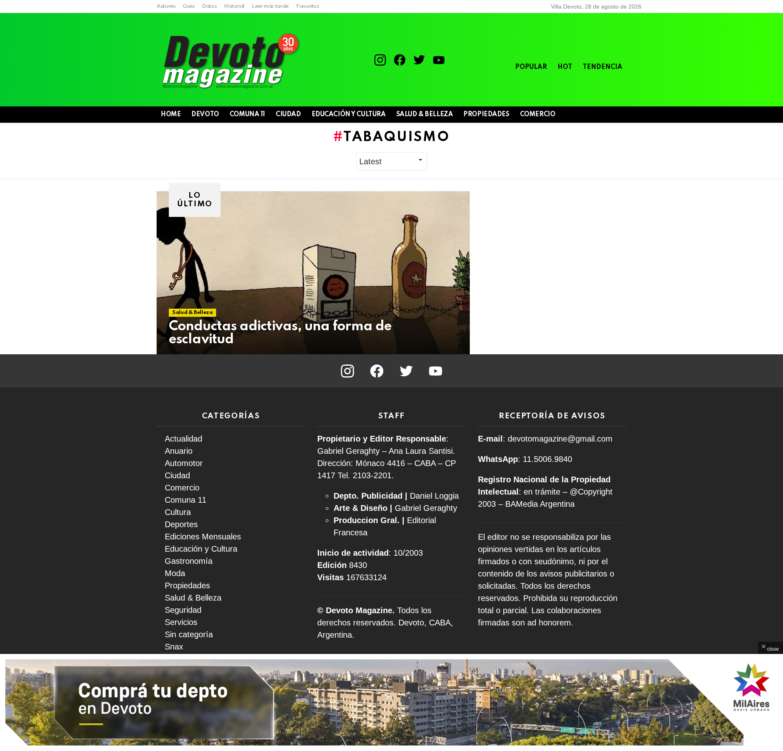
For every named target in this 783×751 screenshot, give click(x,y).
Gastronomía (188, 561)
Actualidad (183, 438)
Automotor (184, 463)
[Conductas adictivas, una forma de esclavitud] (313, 272)
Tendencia (602, 67)
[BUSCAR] (608, 114)
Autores (166, 6)
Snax (174, 646)
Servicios (181, 622)
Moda (175, 573)
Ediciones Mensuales (203, 536)
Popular (531, 67)
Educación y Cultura (349, 114)
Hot (564, 67)
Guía (189, 6)
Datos (209, 6)
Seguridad (183, 609)
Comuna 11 (247, 114)
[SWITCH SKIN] (594, 114)
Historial (234, 6)
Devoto (205, 114)
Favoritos (307, 6)
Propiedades (486, 114)
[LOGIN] (621, 114)
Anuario (178, 450)
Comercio (537, 114)
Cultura (178, 512)
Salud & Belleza (424, 114)
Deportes (181, 524)
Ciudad (288, 114)
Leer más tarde (270, 6)
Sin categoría (189, 634)
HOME (171, 114)
